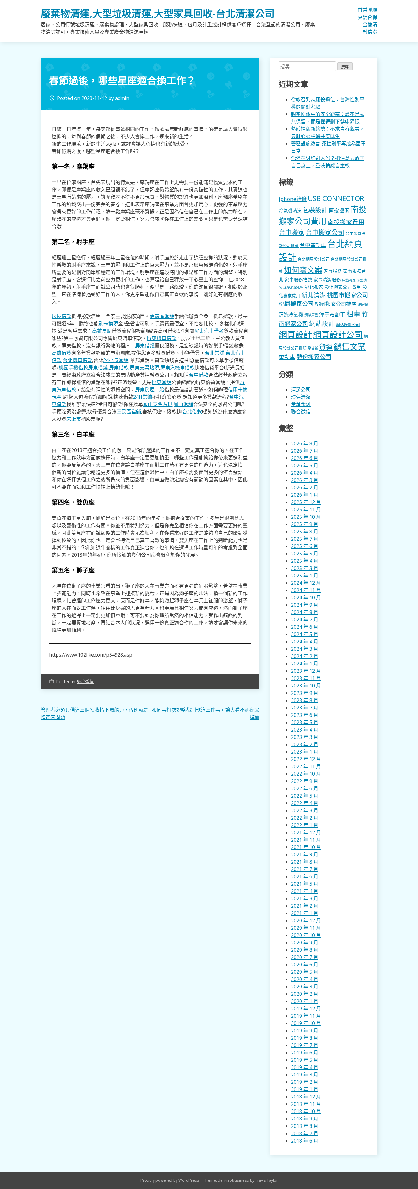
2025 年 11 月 (306, 509)
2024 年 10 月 (306, 597)
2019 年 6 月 (304, 1052)
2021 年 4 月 (304, 891)
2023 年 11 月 (306, 678)
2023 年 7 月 (304, 707)
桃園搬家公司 (296, 303)
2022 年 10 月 (306, 773)
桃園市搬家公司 (347, 295)
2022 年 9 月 (304, 781)
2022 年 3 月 (304, 810)
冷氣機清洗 (290, 210)
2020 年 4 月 (304, 979)
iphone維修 (293, 198)
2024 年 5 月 (304, 634)
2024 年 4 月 (304, 641)
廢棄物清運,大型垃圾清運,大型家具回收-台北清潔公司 (157, 13)
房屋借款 (61, 316)
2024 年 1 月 (304, 663)
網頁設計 (295, 334)
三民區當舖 (129, 411)
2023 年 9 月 (304, 693)
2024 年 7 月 (304, 619)
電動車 (287, 357)
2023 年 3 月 (304, 737)
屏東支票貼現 (144, 367)
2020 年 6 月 (304, 964)
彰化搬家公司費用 (342, 287)
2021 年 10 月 (306, 847)
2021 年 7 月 (304, 869)
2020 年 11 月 (306, 927)
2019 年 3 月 (304, 1074)
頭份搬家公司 (314, 357)
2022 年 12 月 (306, 759)
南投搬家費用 (346, 222)
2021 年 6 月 (304, 876)
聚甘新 (313, 348)
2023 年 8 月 (304, 700)
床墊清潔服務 (293, 287)
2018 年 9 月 (304, 1118)
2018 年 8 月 (304, 1126)
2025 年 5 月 (304, 553)
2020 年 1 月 (304, 1001)
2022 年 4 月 (304, 803)
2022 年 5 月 (304, 795)
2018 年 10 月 (306, 1111)
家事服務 (332, 271)
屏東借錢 (145, 345)
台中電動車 (313, 245)
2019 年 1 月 (304, 1089)
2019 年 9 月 (304, 1030)
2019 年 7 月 (304, 1045)
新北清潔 (313, 295)
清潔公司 (301, 389)
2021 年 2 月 (304, 905)
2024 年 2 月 (304, 656)
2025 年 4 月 (304, 560)
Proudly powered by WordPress (170, 1180)
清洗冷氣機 (291, 314)
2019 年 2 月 (304, 1082)
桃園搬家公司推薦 (335, 303)
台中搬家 (291, 232)
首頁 (360, 13)
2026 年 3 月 (304, 480)
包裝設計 (315, 210)
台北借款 (192, 411)
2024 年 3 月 (304, 649)
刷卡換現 (108, 323)
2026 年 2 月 (304, 487)
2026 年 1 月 (304, 494)
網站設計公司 (348, 324)
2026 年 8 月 (304, 443)
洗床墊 (363, 304)
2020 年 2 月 (304, 994)
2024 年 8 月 (304, 612)
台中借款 (198, 375)
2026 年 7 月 (304, 450)
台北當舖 (214, 353)
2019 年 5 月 (304, 1060)
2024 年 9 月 (304, 605)
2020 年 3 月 (304, 986)
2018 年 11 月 (306, 1104)
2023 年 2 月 (304, 744)
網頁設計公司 (338, 334)
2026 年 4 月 (304, 472)
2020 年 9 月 (304, 942)
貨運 (326, 347)
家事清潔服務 (327, 279)
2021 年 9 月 (304, 854)
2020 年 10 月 (306, 935)
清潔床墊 (311, 315)
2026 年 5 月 (304, 465)
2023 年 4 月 (304, 729)
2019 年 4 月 (304, 1067)
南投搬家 (339, 210)
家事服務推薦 (298, 279)
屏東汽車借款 (209, 331)
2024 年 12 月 (306, 583)
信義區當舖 (162, 316)
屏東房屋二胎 (149, 389)
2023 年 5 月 (304, 722)
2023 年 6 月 (304, 715)
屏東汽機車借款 (177, 367)
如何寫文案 (303, 270)
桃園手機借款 (73, 367)
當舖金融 (365, 20)
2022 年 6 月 (304, 788)
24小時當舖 (115, 360)
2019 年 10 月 (306, 1023)
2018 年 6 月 (304, 1140)
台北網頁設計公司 (314, 259)
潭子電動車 (332, 314)
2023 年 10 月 (306, 685)
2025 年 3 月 (304, 568)
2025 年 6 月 (304, 546)
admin (122, 98)
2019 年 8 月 (304, 1038)
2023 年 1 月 (304, 751)
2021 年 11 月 (306, 839)
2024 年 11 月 (306, 590)
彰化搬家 (314, 287)
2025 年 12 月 (306, 502)
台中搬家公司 (325, 232)
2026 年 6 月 (304, 458)
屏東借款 (119, 367)
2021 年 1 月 (304, 913)
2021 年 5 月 (304, 883)
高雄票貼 (102, 331)
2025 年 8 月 (304, 531)
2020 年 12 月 (306, 920)
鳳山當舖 (183, 404)
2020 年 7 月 (304, 957)
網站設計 (322, 323)
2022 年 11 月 (306, 766)
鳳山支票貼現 (157, 404)
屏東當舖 (161, 382)
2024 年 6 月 (304, 627)
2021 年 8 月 (304, 861)
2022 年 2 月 (304, 817)
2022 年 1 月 (304, 825)
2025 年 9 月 (304, 524)
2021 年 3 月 (304, 898)
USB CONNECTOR (337, 198)
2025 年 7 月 (304, 538)
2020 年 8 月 (304, 949)
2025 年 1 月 (304, 575)
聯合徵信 (370, 20)
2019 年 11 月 (306, 1016)
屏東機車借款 (161, 338)
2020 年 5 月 (304, 972)
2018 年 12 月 (306, 1096)
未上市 (73, 419)
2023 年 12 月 (306, 671)
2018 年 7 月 (304, 1133)
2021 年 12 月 (306, 832)
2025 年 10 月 (306, 516)
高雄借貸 (61, 353)
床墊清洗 (349, 280)
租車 (353, 313)
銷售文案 (350, 346)
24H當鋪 (142, 397)
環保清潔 (374, 20)
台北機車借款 (77, 360)
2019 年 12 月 (306, 1008)
